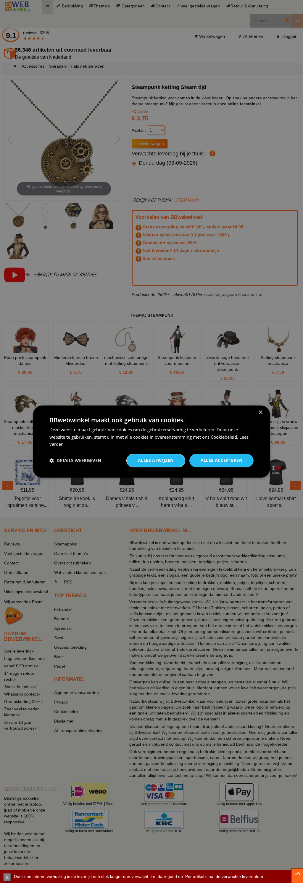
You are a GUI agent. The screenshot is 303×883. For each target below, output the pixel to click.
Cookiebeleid (224, 437)
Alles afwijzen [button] (156, 460)
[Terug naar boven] (297, 875)
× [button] (260, 412)
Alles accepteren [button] (221, 460)
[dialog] (151, 441)
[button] (75, 460)
